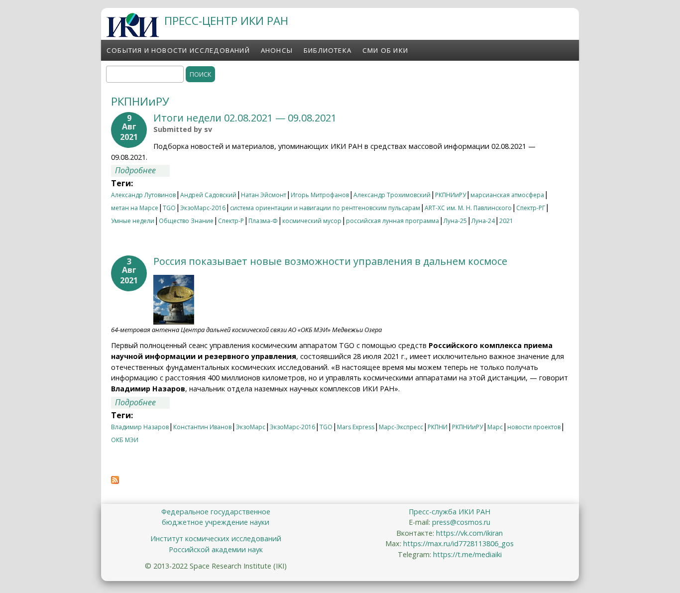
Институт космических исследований (215, 538)
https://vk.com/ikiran (469, 533)
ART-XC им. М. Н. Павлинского (468, 208)
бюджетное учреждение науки (215, 522)
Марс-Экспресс (401, 427)
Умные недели (132, 221)
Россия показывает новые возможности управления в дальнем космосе (330, 261)
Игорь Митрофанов (320, 195)
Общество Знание (186, 221)
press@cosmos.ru (461, 522)
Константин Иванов (202, 427)
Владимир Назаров (140, 427)
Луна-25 (455, 221)
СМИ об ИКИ (385, 50)
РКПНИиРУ (450, 195)
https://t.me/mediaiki (467, 554)
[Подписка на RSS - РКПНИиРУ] (115, 480)
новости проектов (534, 427)
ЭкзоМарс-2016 (203, 208)
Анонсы (277, 50)
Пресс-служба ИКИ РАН (449, 511)
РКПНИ (438, 427)
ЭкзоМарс (250, 427)
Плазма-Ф (263, 221)
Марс (495, 427)
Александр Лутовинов (143, 195)
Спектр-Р (231, 221)
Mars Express (355, 427)
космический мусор (311, 221)
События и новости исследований (178, 50)
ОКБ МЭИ (124, 440)
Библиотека (327, 50)
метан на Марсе (134, 208)
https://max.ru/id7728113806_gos (458, 543)
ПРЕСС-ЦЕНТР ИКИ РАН (226, 20)
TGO (169, 208)
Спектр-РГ (530, 208)
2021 (506, 221)
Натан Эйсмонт (263, 195)
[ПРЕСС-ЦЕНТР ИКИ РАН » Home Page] (132, 34)
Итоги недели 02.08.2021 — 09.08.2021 (245, 117)
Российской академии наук (216, 549)
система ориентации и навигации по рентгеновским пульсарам (325, 208)
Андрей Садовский (208, 195)
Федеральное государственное (215, 511)
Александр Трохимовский (392, 195)
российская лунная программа (392, 221)
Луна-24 (483, 221)
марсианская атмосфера (507, 195)
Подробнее (142, 170)
